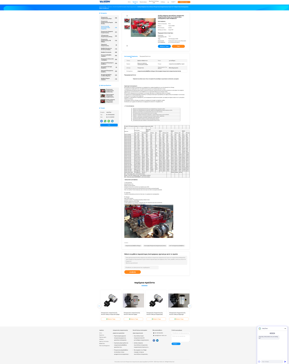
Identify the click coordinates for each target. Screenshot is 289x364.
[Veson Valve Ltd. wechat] (109, 121)
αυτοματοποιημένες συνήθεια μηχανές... (109, 75)
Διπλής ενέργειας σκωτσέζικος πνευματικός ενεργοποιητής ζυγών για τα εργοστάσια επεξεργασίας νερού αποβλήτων (141, 345)
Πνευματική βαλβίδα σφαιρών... (109, 55)
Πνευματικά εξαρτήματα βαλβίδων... (109, 63)
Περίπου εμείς (102, 337)
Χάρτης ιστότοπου (104, 341)
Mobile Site (102, 343)
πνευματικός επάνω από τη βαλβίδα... (109, 59)
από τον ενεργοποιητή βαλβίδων (176, 245)
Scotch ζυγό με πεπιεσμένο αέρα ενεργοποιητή (140, 332)
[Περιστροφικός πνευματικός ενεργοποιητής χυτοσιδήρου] (102, 96)
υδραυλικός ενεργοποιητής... (109, 45)
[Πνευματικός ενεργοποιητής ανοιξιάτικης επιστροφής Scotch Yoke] (102, 90)
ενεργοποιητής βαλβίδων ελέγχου (133, 245)
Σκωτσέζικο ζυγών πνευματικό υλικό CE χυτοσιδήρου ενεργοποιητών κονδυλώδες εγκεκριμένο (141, 338)
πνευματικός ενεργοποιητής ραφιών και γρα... (109, 22)
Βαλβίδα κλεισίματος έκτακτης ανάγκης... (109, 49)
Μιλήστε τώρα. (184, 2)
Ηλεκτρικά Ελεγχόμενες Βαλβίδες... (109, 71)
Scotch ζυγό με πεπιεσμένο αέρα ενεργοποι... (109, 27)
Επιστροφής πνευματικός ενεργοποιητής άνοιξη (155, 245)
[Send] (285, 361)
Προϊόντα (101, 335)
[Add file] (259, 361)
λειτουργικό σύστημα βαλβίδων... (109, 67)
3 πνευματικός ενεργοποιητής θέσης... (109, 36)
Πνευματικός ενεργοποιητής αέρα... (109, 18)
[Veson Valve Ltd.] (105, 2)
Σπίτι (100, 333)
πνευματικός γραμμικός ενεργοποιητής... (109, 32)
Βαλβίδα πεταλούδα (109, 52)
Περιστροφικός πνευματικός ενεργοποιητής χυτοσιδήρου (110, 96)
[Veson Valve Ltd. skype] (112, 121)
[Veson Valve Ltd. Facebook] (154, 340)
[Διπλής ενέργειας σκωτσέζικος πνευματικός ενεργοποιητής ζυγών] (102, 101)
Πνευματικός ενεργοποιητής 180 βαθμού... (109, 40)
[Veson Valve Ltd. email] (101, 121)
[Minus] (285, 328)
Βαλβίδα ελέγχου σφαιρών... (109, 79)
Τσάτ (109, 125)
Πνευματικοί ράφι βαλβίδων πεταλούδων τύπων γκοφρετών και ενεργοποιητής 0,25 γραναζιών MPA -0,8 (122, 352)
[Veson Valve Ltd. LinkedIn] (157, 340)
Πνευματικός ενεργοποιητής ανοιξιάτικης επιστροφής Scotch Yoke (111, 90)
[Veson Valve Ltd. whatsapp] (105, 121)
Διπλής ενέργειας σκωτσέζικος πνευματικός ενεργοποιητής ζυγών (111, 101)
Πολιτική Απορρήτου (104, 345)
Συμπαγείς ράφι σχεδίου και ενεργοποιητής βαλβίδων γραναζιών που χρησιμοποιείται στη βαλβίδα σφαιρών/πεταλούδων (121, 345)
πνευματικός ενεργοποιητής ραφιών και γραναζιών (120, 332)
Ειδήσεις (101, 339)
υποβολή (132, 272)
